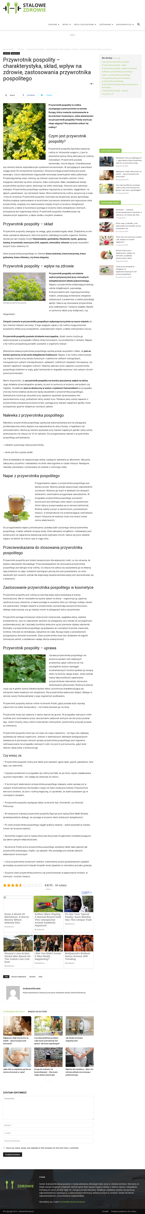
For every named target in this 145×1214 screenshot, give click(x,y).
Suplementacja (123, 24)
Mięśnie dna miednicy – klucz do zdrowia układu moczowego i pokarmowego (79, 1072)
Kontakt (105, 1211)
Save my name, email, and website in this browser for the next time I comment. (42, 1148)
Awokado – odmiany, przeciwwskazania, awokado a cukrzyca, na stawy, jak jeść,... (129, 212)
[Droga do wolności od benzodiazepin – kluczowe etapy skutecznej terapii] (48, 1057)
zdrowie (20, 49)
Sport (65, 24)
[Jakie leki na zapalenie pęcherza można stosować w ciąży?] (17, 1057)
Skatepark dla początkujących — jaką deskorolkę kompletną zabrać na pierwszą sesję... (129, 160)
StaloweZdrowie (31, 988)
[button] (138, 24)
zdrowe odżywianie (18, 977)
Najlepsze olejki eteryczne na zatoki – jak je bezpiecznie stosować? (15, 1041)
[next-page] (50, 1080)
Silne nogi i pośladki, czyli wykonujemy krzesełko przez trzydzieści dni (128, 225)
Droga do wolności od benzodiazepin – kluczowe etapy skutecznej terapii (46, 1072)
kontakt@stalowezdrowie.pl (72, 1201)
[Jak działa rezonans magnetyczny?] (80, 1026)
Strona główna (9, 49)
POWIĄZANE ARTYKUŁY (14, 1012)
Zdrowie (52, 24)
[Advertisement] (72, 40)
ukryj (117, 58)
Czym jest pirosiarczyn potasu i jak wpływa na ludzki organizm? (129, 239)
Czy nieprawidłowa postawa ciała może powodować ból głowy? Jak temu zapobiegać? (47, 1041)
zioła (40, 977)
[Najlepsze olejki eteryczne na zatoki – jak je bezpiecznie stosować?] (17, 1026)
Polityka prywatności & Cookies (123, 1211)
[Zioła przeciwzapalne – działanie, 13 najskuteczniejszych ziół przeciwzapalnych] (106, 270)
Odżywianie (105, 24)
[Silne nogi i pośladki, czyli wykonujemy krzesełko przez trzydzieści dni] (106, 227)
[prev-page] (45, 1080)
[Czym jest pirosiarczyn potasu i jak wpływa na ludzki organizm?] (106, 241)
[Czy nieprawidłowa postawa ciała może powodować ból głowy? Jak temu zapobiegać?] (48, 1026)
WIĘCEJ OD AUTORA (37, 1012)
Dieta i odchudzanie (84, 24)
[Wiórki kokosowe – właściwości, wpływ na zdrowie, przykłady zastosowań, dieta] (106, 254)
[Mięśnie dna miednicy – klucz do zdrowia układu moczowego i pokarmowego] (80, 1057)
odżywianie (15, 53)
